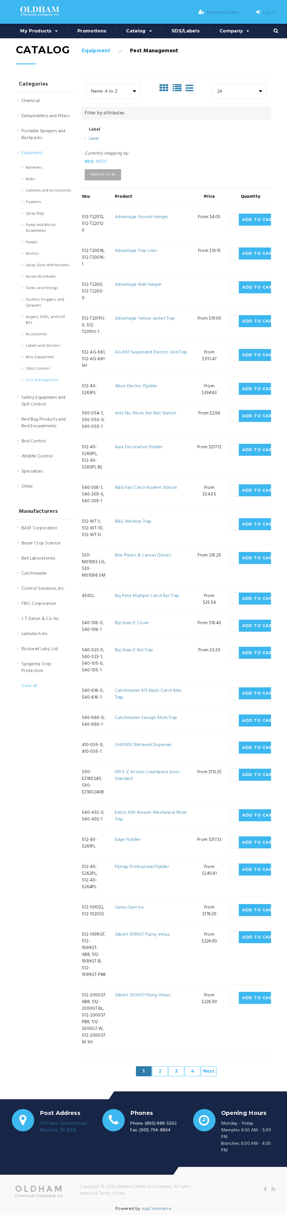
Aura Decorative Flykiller (139, 447)
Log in (269, 12)
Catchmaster (34, 573)
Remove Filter (102, 175)
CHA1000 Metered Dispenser (143, 745)
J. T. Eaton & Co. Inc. (41, 618)
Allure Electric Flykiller (136, 386)
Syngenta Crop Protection (36, 667)
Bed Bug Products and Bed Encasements (44, 423)
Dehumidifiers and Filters (46, 116)
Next (208, 1071)
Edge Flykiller (127, 839)
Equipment (96, 50)
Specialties (32, 471)
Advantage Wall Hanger (138, 284)
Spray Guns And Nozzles (47, 265)
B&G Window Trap (133, 521)
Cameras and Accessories (48, 190)
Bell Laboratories (38, 558)
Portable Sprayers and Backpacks (44, 134)
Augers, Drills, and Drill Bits (45, 320)
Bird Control (34, 441)
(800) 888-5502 (161, 1123)
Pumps (32, 242)
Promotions (91, 31)
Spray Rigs (35, 213)
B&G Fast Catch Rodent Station (146, 487)
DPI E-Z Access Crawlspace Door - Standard (149, 775)
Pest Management (42, 380)
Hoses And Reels (41, 276)
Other (27, 486)
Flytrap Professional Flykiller (142, 866)
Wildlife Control (37, 456)
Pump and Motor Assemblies (40, 228)
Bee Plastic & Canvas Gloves (143, 555)
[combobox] (113, 91)
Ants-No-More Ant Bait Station (146, 413)
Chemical (31, 101)
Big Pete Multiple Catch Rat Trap (147, 596)
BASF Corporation (39, 528)
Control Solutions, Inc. (43, 588)
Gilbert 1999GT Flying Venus (142, 934)
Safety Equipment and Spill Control (43, 401)
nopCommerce (157, 1208)
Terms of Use (112, 1193)
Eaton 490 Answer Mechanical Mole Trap (151, 816)
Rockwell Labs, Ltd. (40, 649)
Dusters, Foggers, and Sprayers (45, 302)
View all (29, 686)
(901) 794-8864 (155, 1130)
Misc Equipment (40, 357)
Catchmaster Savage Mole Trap (146, 717)
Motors (32, 254)
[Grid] (165, 88)
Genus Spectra (129, 907)
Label (94, 138)
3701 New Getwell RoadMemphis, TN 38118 (63, 1127)
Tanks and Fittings (42, 288)
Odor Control (38, 368)
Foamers (33, 202)
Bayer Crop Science (41, 543)
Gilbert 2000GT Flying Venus (143, 995)
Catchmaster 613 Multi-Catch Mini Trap (148, 694)
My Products (36, 31)
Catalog (135, 31)
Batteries (34, 167)
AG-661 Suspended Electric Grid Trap (151, 352)
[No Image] (189, 88)
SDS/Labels (186, 31)
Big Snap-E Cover (132, 623)
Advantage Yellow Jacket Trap (145, 318)
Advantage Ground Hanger (141, 217)
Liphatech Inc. (35, 634)
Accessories (36, 334)
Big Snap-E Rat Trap (134, 650)
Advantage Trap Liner (136, 250)
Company (231, 31)
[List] (178, 88)
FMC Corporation (39, 603)
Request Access (222, 12)
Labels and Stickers (43, 346)
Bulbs (30, 179)
